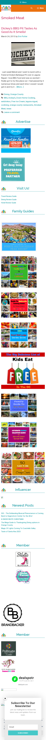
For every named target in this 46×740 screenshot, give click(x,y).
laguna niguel (31, 101)
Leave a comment (12, 112)
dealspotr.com (23, 684)
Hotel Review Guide (8, 203)
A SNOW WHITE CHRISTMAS (12, 519)
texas (8, 108)
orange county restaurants (21, 105)
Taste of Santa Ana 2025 (11, 531)
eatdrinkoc (6, 101)
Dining (6, 94)
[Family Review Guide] (6, 8)
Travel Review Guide (9, 196)
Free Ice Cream (18, 101)
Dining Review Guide (9, 199)
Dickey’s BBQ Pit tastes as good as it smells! (19, 30)
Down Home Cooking (25, 98)
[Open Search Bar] (31, 8)
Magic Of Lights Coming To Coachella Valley (18, 528)
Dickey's (12, 98)
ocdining (5, 105)
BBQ (6, 98)
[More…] (20, 87)
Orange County (16, 94)
